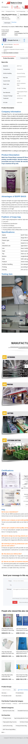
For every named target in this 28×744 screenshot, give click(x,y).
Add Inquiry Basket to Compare (10, 52)
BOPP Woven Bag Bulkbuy (9, 729)
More (3, 732)
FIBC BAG (4, 693)
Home (3, 11)
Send (15, 602)
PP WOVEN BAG (20, 693)
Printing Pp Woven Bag (21, 725)
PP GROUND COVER (6, 696)
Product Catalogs (23, 689)
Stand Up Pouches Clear (8, 710)
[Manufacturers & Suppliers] (14, 2)
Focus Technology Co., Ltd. (19, 737)
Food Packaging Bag (20, 11)
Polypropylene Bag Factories (10, 722)
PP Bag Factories (7, 718)
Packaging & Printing (10, 11)
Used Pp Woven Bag (7, 725)
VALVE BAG (18, 696)
